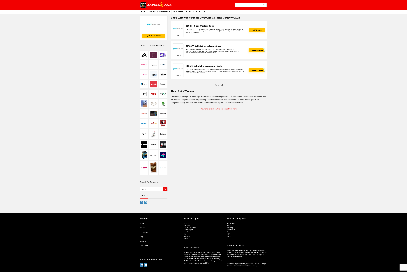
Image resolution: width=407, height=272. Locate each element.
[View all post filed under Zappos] (153, 74)
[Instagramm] (141, 202)
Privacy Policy (232, 266)
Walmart (187, 236)
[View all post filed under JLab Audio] (163, 167)
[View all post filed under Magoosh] (163, 94)
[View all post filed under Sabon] (153, 103)
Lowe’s (186, 232)
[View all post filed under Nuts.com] (163, 74)
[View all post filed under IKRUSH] (144, 74)
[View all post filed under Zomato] (153, 84)
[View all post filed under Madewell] (163, 113)
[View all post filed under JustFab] (153, 144)
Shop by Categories (158, 11)
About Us (143, 241)
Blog (188, 11)
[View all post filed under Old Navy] (163, 64)
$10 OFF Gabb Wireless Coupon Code (204, 66)
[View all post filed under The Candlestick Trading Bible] (153, 134)
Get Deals (257, 30)
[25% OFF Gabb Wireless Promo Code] (178, 49)
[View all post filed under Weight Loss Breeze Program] (144, 103)
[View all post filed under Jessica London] (153, 55)
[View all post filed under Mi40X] (163, 144)
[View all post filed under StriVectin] (163, 134)
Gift (228, 234)
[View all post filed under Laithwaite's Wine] (144, 167)
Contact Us (199, 11)
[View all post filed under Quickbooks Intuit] (163, 103)
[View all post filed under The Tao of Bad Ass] (163, 123)
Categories (144, 232)
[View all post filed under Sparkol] (144, 64)
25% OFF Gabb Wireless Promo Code (203, 46)
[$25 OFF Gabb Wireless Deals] (178, 28)
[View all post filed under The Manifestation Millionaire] (144, 155)
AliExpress (187, 226)
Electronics (231, 230)
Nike (185, 234)
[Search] (264, 5)
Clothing (230, 228)
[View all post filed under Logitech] (144, 134)
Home (143, 11)
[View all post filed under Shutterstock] (144, 113)
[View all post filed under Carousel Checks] (153, 123)
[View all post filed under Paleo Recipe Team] (153, 167)
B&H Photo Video (190, 228)
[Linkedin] (145, 202)
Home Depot (188, 230)
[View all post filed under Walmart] (144, 123)
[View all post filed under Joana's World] (153, 113)
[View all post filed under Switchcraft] (163, 155)
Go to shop (155, 36)
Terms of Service (246, 266)
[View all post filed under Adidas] (144, 55)
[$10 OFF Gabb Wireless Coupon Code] (178, 69)
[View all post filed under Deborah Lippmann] (153, 64)
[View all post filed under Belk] (144, 84)
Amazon (186, 223)
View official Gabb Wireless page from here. (219, 109)
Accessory (231, 223)
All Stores (178, 11)
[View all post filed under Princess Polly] (163, 84)
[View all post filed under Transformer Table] (144, 94)
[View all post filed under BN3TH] (144, 144)
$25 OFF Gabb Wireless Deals (200, 26)
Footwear (230, 232)
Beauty (229, 226)
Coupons (143, 228)
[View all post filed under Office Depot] (153, 94)
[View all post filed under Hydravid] (163, 55)
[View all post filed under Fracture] (153, 155)
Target (186, 238)
